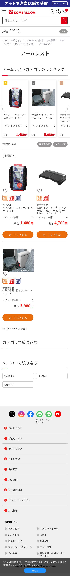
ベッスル (42, 376)
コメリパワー (47, 547)
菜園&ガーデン (15, 541)
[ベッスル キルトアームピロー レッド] (17, 178)
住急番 (43, 535)
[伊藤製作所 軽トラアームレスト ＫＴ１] (17, 260)
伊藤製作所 (9, 376)
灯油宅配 (44, 541)
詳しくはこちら (60, 3)
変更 (63, 31)
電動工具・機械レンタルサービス (52, 554)
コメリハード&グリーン (20, 547)
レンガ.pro (13, 535)
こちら (21, 565)
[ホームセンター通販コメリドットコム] (22, 13)
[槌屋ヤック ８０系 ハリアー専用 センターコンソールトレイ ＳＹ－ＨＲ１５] (52, 178)
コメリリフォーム (49, 528)
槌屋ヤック (9, 384)
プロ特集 (12, 553)
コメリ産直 (13, 528)
